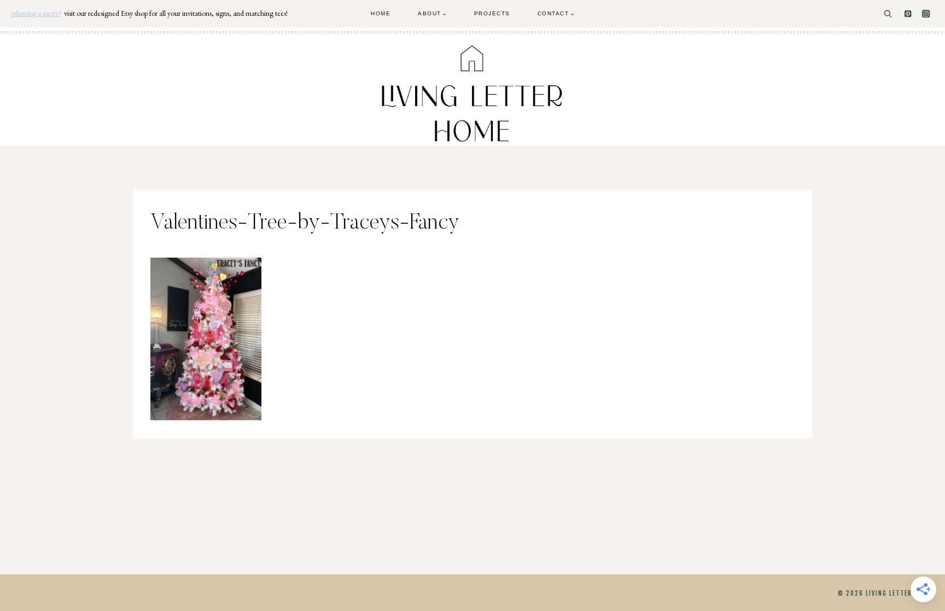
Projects (492, 13)
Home (380, 13)
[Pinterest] (908, 14)
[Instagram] (926, 14)
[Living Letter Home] (472, 93)
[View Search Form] (888, 14)
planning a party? (36, 13)
